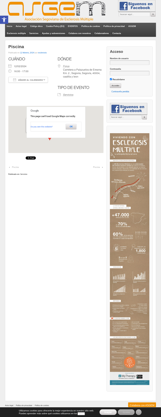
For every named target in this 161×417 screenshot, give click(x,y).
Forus (66, 66)
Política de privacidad (114, 26)
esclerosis (42, 53)
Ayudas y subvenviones (53, 33)
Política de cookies (90, 26)
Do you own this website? (42, 127)
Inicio (9, 26)
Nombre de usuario (119, 58)
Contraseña (115, 69)
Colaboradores (101, 33)
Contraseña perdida (120, 91)
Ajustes (126, 412)
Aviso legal (21, 26)
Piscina (15, 167)
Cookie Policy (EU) (55, 26)
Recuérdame (118, 79)
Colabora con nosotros (80, 33)
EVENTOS (73, 26)
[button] (4, 20)
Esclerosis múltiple (16, 33)
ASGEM (132, 26)
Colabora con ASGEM (142, 405)
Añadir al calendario (30, 80)
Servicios (33, 33)
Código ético (36, 26)
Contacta (116, 33)
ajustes (81, 413)
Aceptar (108, 412)
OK (71, 126)
